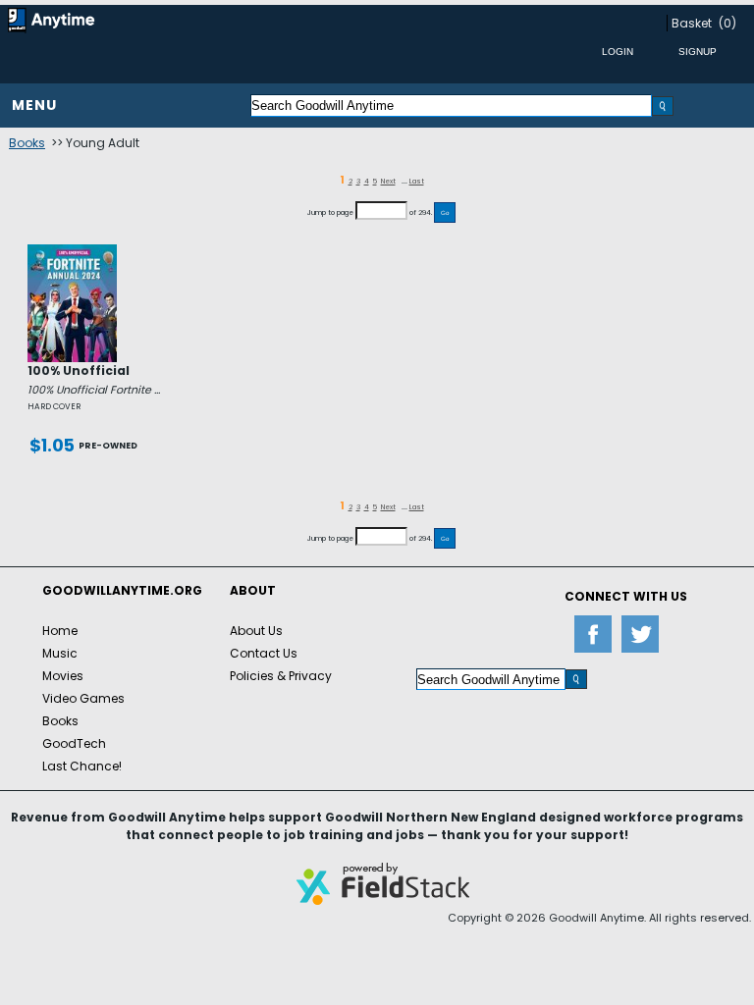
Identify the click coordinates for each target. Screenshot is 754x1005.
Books (27, 142)
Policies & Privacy (281, 675)
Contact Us (263, 653)
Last (416, 181)
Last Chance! (82, 766)
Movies (62, 675)
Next (388, 181)
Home (60, 630)
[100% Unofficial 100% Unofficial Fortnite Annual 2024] (72, 252)
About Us (256, 630)
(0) (727, 23)
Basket (692, 23)
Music (60, 653)
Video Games (83, 698)
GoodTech (74, 743)
